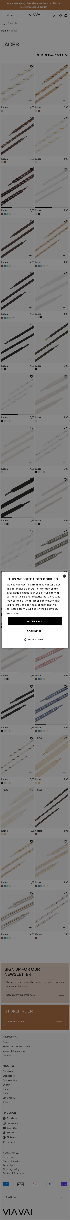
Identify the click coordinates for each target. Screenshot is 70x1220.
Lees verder (13, 613)
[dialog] (35, 610)
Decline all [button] (35, 631)
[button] (35, 639)
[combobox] (64, 576)
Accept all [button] (35, 621)
